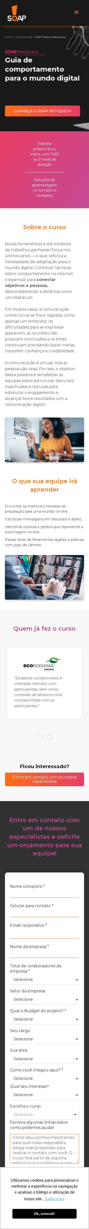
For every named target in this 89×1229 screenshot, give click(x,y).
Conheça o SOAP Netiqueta (42, 111)
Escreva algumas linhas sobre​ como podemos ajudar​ (39, 1125)
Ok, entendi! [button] (44, 1214)
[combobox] (44, 1114)
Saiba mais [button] (54, 1199)
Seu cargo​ (20, 1030)
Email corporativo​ (28, 925)
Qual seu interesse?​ (29, 1086)
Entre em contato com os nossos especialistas (45, 779)
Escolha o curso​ (25, 1106)
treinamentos (23, 37)
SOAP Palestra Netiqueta (50, 37)
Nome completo (27, 886)
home (8, 37)
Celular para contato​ (31, 905)
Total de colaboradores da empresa (35, 969)
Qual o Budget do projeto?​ (38, 1010)
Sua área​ (18, 1050)
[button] (76, 12)
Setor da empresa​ (27, 991)
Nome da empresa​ (29, 946)
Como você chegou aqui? (36, 1070)
